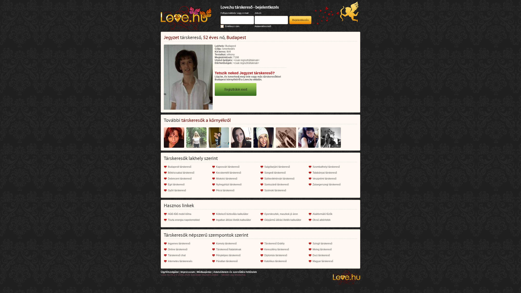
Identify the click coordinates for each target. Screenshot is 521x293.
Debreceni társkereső (180, 178)
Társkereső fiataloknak (228, 249)
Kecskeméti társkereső (228, 172)
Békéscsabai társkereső (181, 172)
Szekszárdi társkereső (276, 184)
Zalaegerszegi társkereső (327, 184)
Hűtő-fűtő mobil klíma (179, 214)
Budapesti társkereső (179, 166)
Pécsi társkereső (225, 190)
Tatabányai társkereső (325, 172)
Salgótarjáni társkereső (277, 166)
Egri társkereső (176, 184)
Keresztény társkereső (276, 249)
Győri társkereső (177, 190)
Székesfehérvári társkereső (279, 178)
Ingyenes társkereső (179, 243)
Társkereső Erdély (274, 243)
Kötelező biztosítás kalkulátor (232, 214)
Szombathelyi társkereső (326, 166)
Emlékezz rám (232, 26)
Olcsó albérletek (322, 220)
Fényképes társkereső (228, 255)
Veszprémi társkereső (324, 178)
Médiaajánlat (204, 272)
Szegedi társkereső (275, 172)
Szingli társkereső (322, 243)
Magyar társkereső (323, 261)
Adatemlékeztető (263, 26)
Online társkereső (177, 249)
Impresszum (188, 272)
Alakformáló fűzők (322, 214)
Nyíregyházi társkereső (229, 184)
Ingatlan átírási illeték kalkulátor (233, 220)
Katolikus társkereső (275, 261)
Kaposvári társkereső (228, 166)
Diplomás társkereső (275, 255)
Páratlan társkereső (227, 261)
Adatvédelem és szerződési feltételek (235, 272)
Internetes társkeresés (180, 261)
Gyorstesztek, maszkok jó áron (281, 214)
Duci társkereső (321, 255)
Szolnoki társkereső (275, 190)
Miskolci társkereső (226, 178)
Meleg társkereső (322, 249)
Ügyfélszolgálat (170, 272)
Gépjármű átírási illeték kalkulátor (282, 220)
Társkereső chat (177, 255)
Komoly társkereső (226, 243)
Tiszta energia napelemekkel (184, 220)
